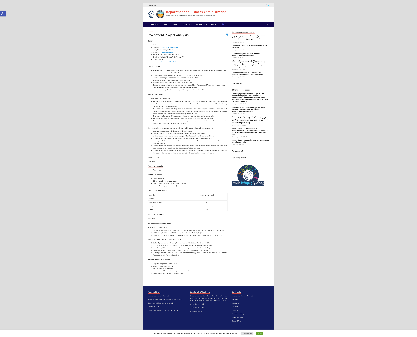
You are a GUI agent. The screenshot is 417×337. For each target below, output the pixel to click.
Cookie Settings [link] (247, 333)
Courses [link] (150, 32)
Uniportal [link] (235, 299)
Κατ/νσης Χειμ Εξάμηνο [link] (169, 47)
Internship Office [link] (237, 317)
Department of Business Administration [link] (196, 12)
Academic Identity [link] (238, 314)
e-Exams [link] (235, 307)
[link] (3, 13)
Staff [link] (166, 24)
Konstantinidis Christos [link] (170, 62)
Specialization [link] (167, 52)
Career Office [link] (236, 321)
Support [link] (214, 24)
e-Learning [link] (235, 303)
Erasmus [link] (186, 24)
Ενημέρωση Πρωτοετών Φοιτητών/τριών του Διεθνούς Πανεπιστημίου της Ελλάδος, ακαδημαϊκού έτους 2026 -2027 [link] (248, 38)
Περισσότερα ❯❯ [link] (238, 83)
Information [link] (200, 24)
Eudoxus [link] (235, 310)
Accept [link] (259, 333)
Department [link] (154, 24)
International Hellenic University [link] (242, 296)
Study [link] (175, 24)
